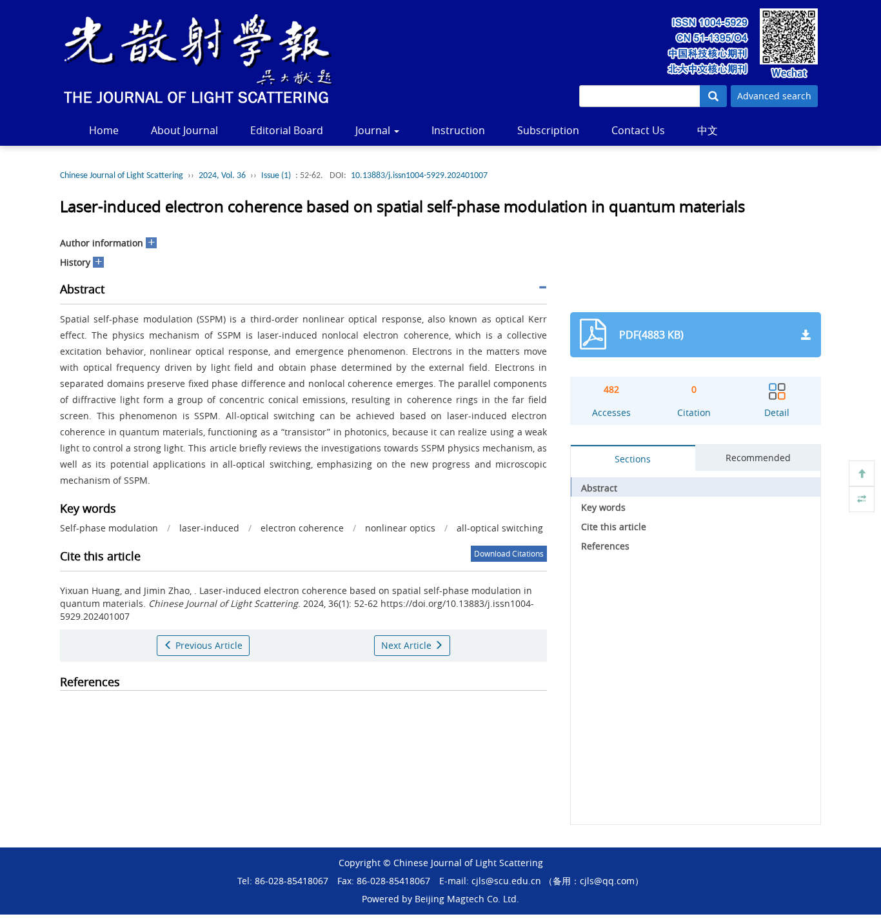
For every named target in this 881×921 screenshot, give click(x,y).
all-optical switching (500, 528)
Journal (374, 130)
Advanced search (774, 96)
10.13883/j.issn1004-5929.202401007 (419, 176)
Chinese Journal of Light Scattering (121, 176)
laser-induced (209, 528)
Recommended (758, 457)
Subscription (548, 130)
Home (104, 130)
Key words (603, 507)
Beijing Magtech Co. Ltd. (467, 899)
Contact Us (638, 130)
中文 (707, 130)
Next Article (407, 645)
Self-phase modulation (109, 528)
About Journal (184, 130)
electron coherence (302, 528)
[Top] (862, 473)
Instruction (458, 130)
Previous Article (208, 645)
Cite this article (613, 526)
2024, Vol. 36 (222, 176)
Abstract (599, 488)
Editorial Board (286, 130)
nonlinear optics (400, 528)
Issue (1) (276, 176)
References (605, 546)
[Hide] (862, 499)
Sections (633, 459)
